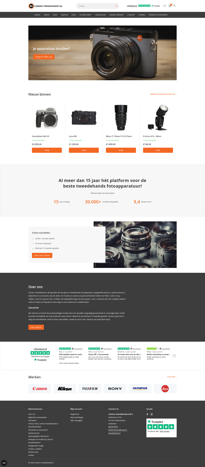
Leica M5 (73, 136)
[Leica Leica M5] (84, 117)
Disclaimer (32, 420)
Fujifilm (64, 15)
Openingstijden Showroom (38, 436)
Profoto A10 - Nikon (152, 136)
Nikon (46, 15)
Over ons (31, 414)
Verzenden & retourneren (38, 430)
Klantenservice (34, 433)
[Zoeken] (116, 6)
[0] (169, 6)
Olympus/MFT (85, 15)
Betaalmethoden (34, 427)
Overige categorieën (158, 15)
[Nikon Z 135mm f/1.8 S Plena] (121, 117)
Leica (73, 15)
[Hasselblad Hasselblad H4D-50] (47, 117)
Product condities (35, 449)
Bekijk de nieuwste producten (162, 94)
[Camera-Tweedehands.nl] (49, 6)
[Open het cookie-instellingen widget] (4, 463)
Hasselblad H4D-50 (40, 136)
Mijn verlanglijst (76, 420)
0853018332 (113, 427)
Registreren (74, 414)
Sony (55, 15)
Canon (37, 15)
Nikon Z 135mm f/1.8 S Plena (119, 136)
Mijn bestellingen (76, 417)
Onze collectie (36, 327)
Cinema (142, 15)
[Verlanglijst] (164, 6)
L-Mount (131, 15)
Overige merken (116, 15)
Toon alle (171, 377)
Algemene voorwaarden (37, 417)
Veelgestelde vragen (36, 446)
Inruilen (31, 455)
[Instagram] (152, 414)
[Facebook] (147, 414)
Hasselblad (100, 15)
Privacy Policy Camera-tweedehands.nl (43, 423)
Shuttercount (33, 452)
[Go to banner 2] (102, 53)
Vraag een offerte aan (43, 57)
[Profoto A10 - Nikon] (158, 117)
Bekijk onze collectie (42, 255)
